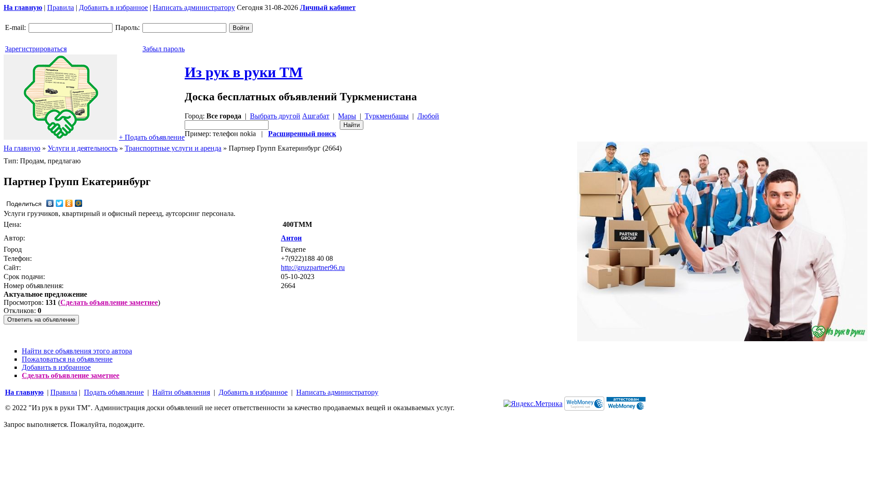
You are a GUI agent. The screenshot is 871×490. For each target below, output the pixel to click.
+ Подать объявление (152, 137)
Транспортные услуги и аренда (173, 148)
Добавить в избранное (113, 7)
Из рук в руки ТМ (244, 72)
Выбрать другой (275, 116)
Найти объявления (181, 392)
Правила (60, 7)
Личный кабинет (328, 7)
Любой (428, 116)
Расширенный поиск (302, 133)
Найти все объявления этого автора (77, 351)
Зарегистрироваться (36, 49)
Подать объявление (114, 392)
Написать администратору (194, 7)
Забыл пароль (163, 49)
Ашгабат (315, 116)
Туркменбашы (387, 116)
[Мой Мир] (78, 203)
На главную (22, 148)
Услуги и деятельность (82, 148)
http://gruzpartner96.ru (313, 267)
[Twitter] (59, 203)
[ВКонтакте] (50, 203)
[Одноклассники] (69, 203)
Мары (347, 116)
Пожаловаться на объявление (67, 359)
